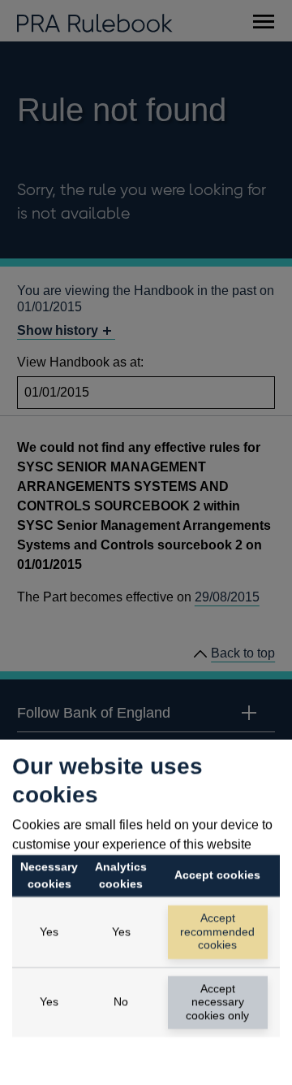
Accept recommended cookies (217, 931)
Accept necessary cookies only (217, 1002)
